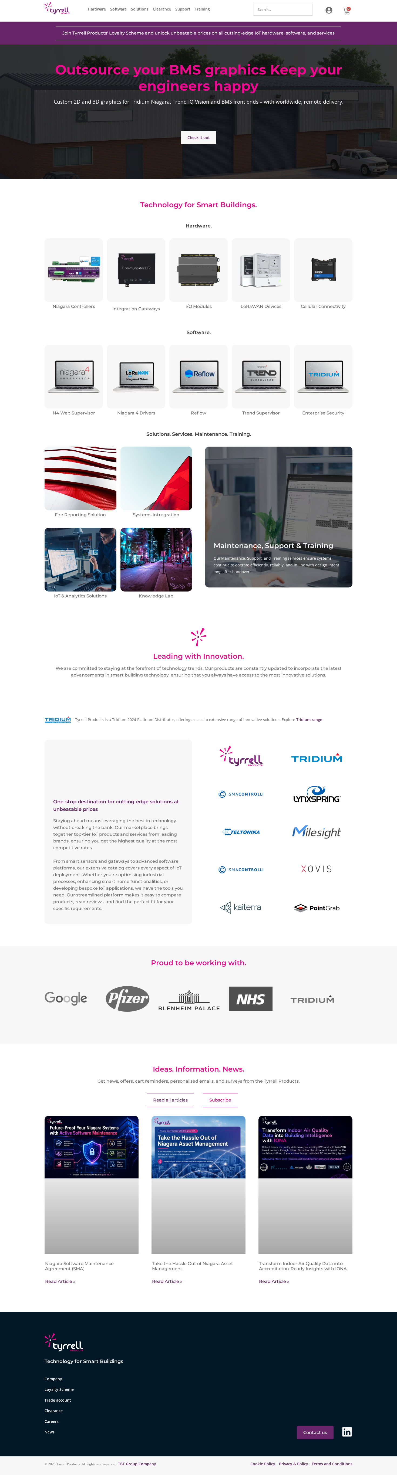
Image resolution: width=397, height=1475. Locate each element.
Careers (52, 1421)
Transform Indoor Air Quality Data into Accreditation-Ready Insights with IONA (303, 1266)
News (50, 1432)
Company (53, 1378)
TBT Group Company (137, 1463)
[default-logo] (58, 9)
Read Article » (60, 1281)
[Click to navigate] (328, 10)
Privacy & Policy (293, 1463)
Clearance (162, 9)
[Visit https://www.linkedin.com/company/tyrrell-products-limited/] (347, 1432)
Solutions (140, 9)
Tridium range (309, 719)
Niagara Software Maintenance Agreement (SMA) (79, 1266)
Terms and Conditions (332, 1463)
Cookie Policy (263, 1463)
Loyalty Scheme (59, 1389)
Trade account (58, 1400)
